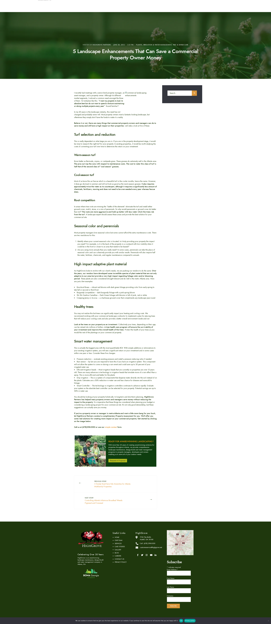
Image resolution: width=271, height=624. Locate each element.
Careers (118, 556)
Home (117, 537)
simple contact (111, 427)
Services (118, 543)
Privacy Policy (121, 562)
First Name (170, 578)
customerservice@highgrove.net (151, 547)
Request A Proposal (117, 460)
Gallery (118, 550)
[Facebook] (137, 555)
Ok (181, 620)
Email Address (172, 569)
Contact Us (119, 559)
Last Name (170, 587)
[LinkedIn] (155, 555)
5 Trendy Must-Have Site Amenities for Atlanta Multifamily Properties (112, 484)
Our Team (118, 540)
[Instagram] (146, 555)
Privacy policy (190, 620)
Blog (117, 553)
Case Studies (120, 547)
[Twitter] (142, 555)
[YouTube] (151, 555)
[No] (268, 621)
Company (170, 596)
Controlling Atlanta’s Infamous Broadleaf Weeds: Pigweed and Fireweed (104, 500)
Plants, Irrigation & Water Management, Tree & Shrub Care (162, 45)
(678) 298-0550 (149, 543)
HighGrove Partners (102, 45)
